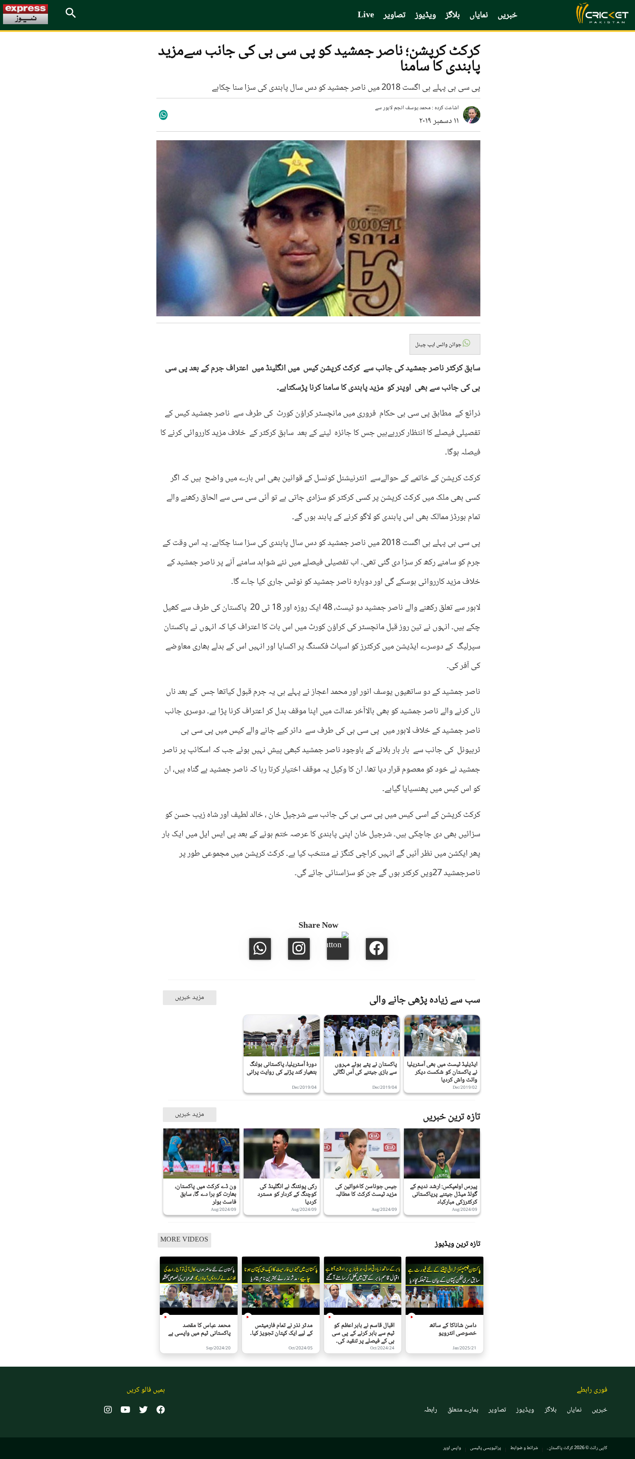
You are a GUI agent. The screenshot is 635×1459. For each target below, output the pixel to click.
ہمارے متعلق (463, 1410)
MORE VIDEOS (184, 1240)
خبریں (508, 15)
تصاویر (395, 15)
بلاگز (452, 15)
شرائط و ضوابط (524, 1448)
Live (366, 15)
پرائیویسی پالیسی (485, 1448)
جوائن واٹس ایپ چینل (439, 345)
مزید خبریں (189, 997)
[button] (445, 344)
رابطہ (430, 1410)
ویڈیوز (425, 15)
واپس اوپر (452, 1448)
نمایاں (479, 15)
